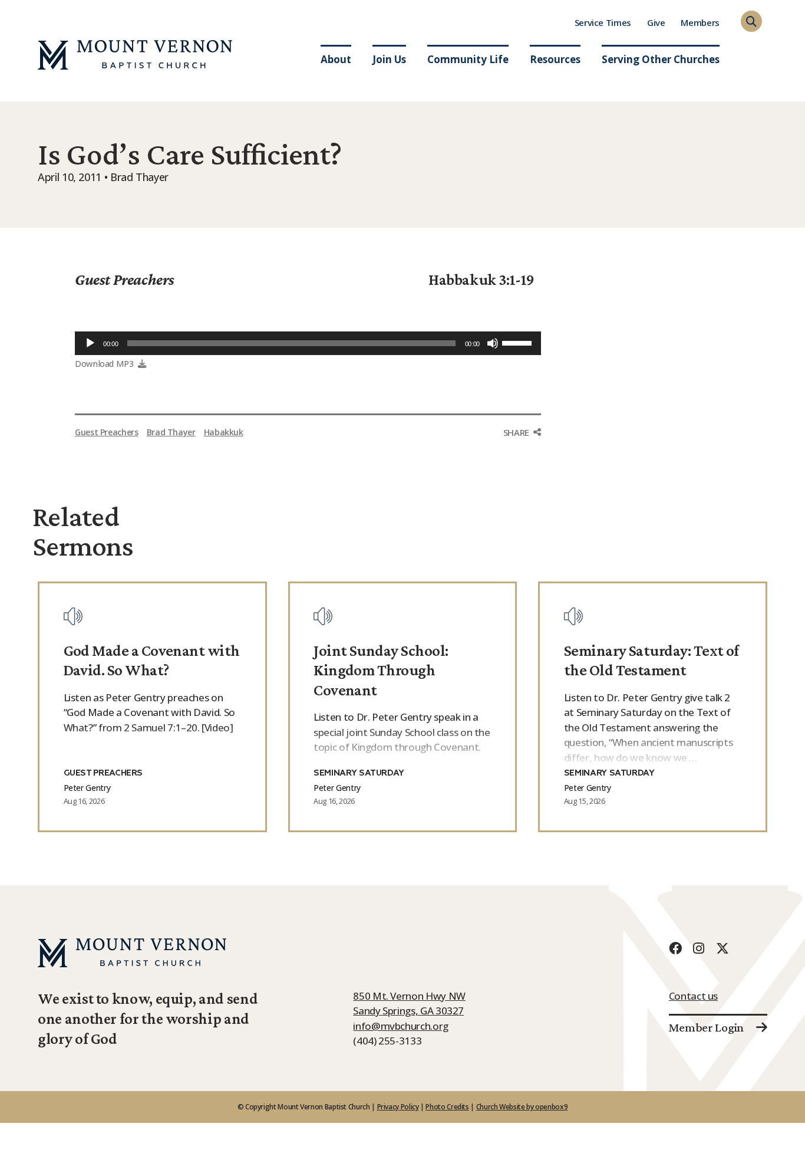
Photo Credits (447, 1107)
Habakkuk (223, 432)
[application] (308, 343)
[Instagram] (698, 948)
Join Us (389, 59)
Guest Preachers (124, 279)
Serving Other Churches (661, 59)
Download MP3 (104, 363)
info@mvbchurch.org (400, 1026)
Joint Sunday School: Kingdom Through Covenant (381, 670)
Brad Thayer (171, 432)
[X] (722, 948)
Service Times (603, 22)
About (336, 59)
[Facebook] (675, 948)
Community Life (468, 59)
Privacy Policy (398, 1107)
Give (656, 22)
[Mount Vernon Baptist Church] (135, 55)
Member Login (706, 1027)
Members (700, 22)
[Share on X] (522, 479)
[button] (751, 21)
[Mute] (493, 343)
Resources (555, 59)
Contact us (693, 996)
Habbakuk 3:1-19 (481, 279)
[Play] (90, 343)
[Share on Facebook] (522, 454)
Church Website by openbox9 (522, 1107)
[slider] (518, 342)
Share (516, 432)
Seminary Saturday (359, 773)
